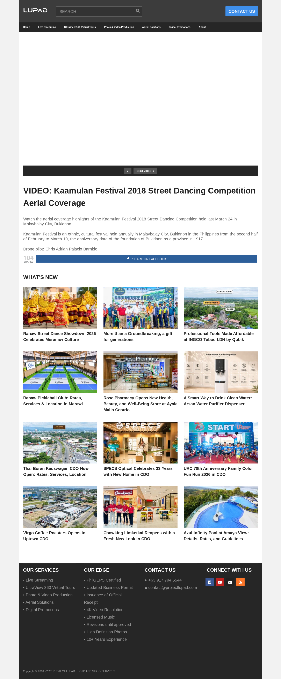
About (202, 27)
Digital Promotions (179, 27)
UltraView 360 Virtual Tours (80, 27)
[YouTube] (220, 582)
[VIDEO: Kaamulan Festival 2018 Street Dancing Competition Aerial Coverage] (60, 308)
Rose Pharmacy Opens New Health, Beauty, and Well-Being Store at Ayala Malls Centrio (140, 404)
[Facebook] (210, 582)
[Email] (230, 582)
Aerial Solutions (151, 27)
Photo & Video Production (119, 27)
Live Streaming (47, 27)
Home (26, 27)
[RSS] (240, 582)
